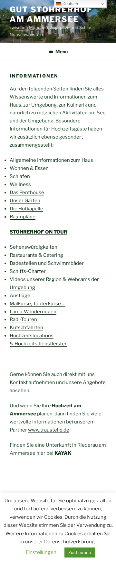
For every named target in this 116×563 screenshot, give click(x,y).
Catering (53, 255)
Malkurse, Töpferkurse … (37, 304)
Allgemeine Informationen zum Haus (51, 160)
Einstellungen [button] (41, 552)
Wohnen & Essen (29, 168)
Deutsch (69, 3)
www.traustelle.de (48, 430)
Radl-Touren (23, 319)
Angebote (94, 382)
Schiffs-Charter (28, 271)
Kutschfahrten (26, 327)
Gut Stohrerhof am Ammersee (51, 14)
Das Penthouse (27, 192)
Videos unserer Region (36, 279)
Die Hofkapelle (26, 209)
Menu (61, 51)
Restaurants (23, 255)
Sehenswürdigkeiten (33, 247)
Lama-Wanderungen (33, 312)
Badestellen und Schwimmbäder (47, 263)
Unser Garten (25, 200)
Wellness (20, 184)
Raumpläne (22, 217)
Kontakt (19, 382)
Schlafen (20, 176)
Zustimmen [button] (79, 552)
